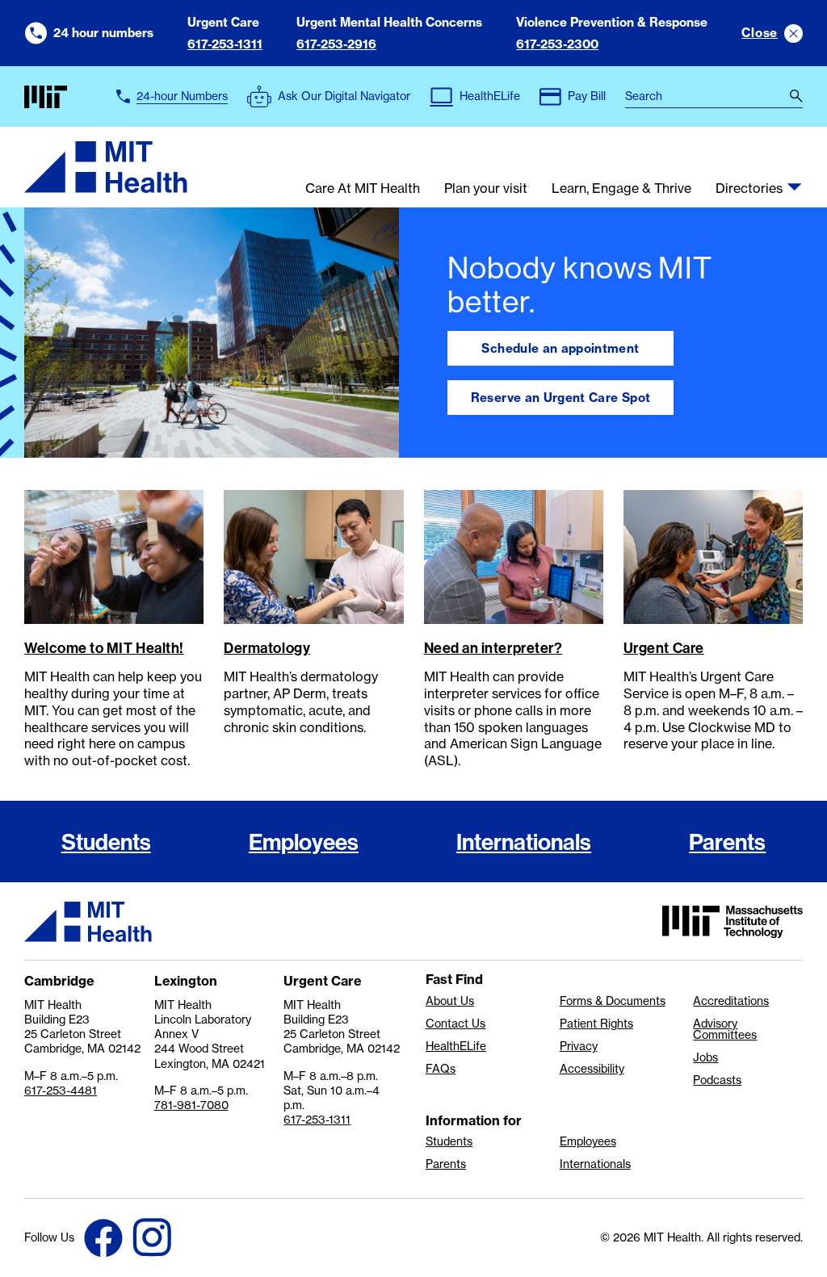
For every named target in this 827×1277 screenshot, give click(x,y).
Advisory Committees (725, 1029)
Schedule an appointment (560, 348)
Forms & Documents (612, 1001)
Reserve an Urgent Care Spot (560, 397)
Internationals (523, 841)
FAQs (440, 1068)
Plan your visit (485, 189)
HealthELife (456, 1046)
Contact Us (455, 1023)
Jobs (705, 1057)
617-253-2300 (557, 44)
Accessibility (592, 1068)
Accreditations (731, 1001)
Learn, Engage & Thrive (621, 189)
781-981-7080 (191, 1105)
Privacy (579, 1046)
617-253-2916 (336, 44)
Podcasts (717, 1080)
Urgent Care (663, 647)
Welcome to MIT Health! (104, 647)
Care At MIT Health (362, 189)
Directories (749, 189)
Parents (727, 841)
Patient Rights (596, 1023)
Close (759, 32)
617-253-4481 (60, 1090)
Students (106, 841)
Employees (304, 841)
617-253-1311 (224, 44)
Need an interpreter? (493, 647)
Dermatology (267, 647)
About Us (450, 1001)
